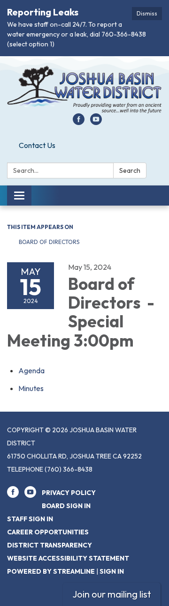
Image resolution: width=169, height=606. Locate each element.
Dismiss (147, 13)
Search (129, 170)
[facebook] (78, 122)
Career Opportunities (48, 532)
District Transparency (49, 545)
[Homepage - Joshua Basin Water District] (84, 89)
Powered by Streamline (51, 571)
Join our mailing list (111, 594)
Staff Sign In (30, 519)
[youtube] (96, 122)
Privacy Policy (69, 492)
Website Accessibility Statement (68, 558)
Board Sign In (66, 506)
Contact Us (37, 145)
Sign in (112, 571)
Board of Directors (50, 241)
